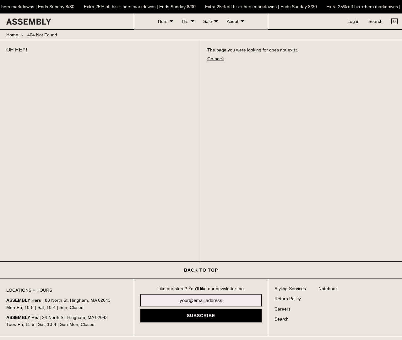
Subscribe (201, 315)
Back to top (201, 270)
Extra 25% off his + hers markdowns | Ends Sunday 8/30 (139, 6)
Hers (162, 21)
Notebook (328, 288)
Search (375, 21)
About (232, 21)
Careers (282, 308)
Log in (353, 21)
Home (12, 34)
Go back (215, 58)
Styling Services (290, 288)
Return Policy (287, 298)
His (185, 21)
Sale (207, 21)
